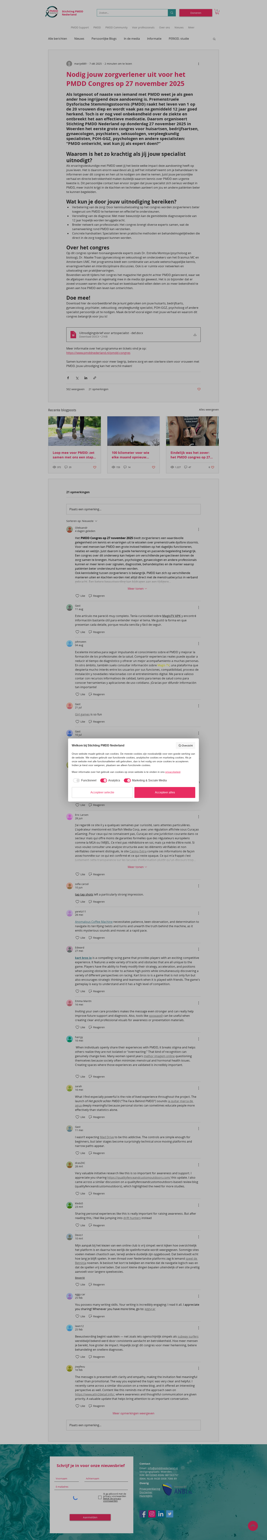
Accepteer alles (165, 792)
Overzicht (187, 745)
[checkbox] (84, 780)
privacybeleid (172, 771)
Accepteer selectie (102, 792)
